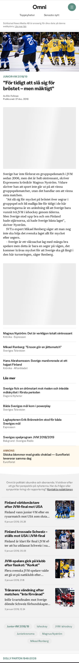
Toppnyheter (27, 15)
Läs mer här (20, 26)
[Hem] (39, 7)
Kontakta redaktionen (60, 489)
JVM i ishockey (63, 626)
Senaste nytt (51, 15)
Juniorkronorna (26, 633)
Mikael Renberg (39, 641)
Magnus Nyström (52, 633)
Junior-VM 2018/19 (15, 76)
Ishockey (42, 626)
